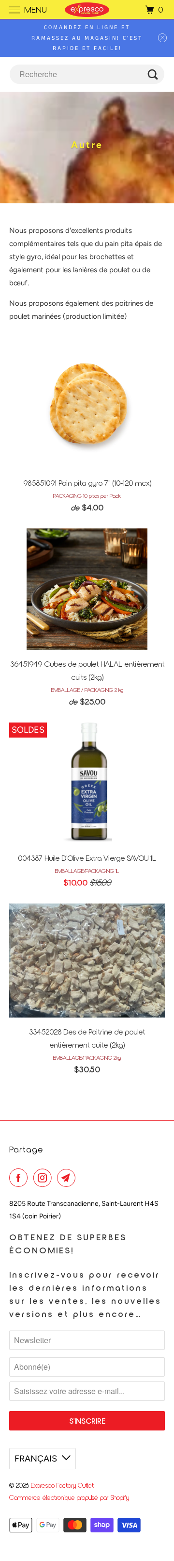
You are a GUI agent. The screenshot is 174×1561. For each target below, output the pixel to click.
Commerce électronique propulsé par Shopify (69, 1497)
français (35, 1458)
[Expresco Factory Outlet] (87, 9)
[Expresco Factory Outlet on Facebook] (20, 1177)
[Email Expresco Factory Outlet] (68, 1177)
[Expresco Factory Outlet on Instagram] (44, 1177)
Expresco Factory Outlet (62, 1485)
